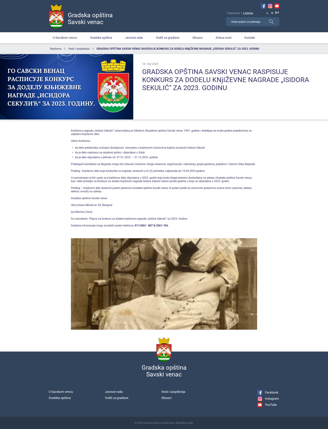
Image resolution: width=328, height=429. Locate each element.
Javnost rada (134, 37)
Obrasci (197, 37)
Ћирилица (233, 13)
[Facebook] (263, 6)
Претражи (271, 21)
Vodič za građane (167, 37)
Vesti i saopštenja (79, 48)
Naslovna (56, 48)
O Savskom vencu (65, 37)
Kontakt (249, 37)
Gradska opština (101, 37)
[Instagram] (270, 6)
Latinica (248, 13)
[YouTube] (277, 6)
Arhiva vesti (223, 37)
